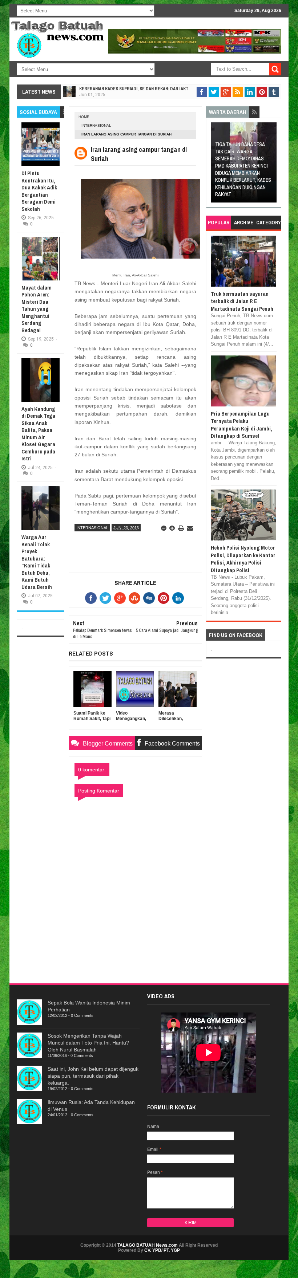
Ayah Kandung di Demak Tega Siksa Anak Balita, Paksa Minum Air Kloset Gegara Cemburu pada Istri (38, 434)
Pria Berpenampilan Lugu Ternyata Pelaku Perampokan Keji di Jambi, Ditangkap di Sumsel (241, 425)
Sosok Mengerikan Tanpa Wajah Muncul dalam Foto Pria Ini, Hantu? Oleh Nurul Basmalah (88, 1043)
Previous (216, 164)
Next (271, 164)
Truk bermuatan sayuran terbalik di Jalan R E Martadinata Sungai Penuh (242, 301)
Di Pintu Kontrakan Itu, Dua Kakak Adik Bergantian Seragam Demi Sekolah (39, 191)
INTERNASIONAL (96, 125)
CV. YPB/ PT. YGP (162, 1250)
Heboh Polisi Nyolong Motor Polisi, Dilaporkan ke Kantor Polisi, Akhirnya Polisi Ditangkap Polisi (243, 559)
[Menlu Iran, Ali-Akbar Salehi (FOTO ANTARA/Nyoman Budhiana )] (140, 258)
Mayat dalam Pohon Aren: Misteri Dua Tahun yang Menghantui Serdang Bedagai (36, 309)
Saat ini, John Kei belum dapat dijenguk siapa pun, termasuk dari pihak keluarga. (93, 1076)
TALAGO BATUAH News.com (147, 1245)
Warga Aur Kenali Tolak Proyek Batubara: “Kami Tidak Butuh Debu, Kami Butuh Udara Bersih (36, 562)
